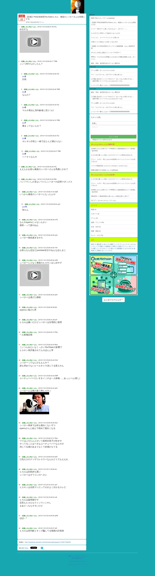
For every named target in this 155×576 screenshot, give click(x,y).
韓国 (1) (121, 246)
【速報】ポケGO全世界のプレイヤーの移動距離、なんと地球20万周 (113, 47)
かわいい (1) (106, 248)
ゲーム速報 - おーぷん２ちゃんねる (103, 70)
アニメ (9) (127, 246)
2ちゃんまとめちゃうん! (78, 556)
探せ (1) (113, 248)
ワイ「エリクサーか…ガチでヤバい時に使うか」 (107, 74)
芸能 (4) (93, 209)
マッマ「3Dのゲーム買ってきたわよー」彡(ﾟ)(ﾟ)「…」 (109, 29)
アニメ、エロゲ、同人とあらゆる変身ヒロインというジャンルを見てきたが (113, 160)
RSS (74, 558)
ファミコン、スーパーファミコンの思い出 (105, 37)
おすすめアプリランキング (77, 564)
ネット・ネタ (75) (97, 235)
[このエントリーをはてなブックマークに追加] (42, 548)
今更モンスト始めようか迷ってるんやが (104, 42)
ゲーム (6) (94, 218)
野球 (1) (115, 246)
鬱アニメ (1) (97, 248)
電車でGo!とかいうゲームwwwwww (103, 18)
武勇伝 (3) (100, 250)
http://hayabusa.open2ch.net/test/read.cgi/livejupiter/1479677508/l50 (48, 542)
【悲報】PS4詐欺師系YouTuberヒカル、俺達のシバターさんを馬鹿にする (113, 23)
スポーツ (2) (95, 214)
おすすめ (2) (129, 248)
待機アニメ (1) (114, 244)
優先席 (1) (100, 244)
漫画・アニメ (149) (97, 222)
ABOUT (81, 558)
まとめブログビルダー (113, 299)
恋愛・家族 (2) (96, 231)
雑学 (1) (93, 244)
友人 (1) (106, 244)
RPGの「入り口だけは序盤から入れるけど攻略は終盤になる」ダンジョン (113, 58)
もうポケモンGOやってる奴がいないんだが (105, 33)
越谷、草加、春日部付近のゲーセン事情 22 (105, 63)
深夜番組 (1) (120, 248)
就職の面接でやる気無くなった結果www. (104, 170)
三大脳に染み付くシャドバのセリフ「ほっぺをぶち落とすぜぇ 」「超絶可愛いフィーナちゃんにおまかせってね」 (112, 80)
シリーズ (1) (108, 250)
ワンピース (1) (124, 244)
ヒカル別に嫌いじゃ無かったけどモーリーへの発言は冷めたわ (111, 155)
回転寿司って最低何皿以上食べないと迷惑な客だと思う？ (110, 196)
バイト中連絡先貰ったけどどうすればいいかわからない (109, 166)
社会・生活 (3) (96, 227)
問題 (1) (102, 246)
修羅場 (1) (108, 246)
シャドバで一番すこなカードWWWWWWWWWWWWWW (110, 85)
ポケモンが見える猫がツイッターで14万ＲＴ (106, 52)
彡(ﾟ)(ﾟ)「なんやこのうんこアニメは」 (104, 200)
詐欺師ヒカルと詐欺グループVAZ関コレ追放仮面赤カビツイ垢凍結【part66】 (113, 149)
